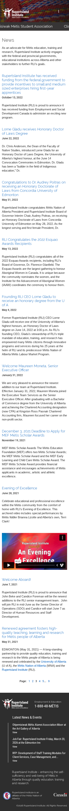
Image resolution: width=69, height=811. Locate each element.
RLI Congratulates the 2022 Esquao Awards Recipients (30, 242)
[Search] (54, 11)
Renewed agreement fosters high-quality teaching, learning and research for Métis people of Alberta (33, 632)
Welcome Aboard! (16, 580)
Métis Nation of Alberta (31, 665)
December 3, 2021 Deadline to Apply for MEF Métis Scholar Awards (33, 433)
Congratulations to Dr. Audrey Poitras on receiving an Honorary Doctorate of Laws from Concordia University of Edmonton (34, 188)
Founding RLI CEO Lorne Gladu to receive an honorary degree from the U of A (33, 301)
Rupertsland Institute (15, 669)
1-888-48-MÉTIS (46, 705)
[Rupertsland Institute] (15, 13)
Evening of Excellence (19, 488)
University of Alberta (53, 661)
